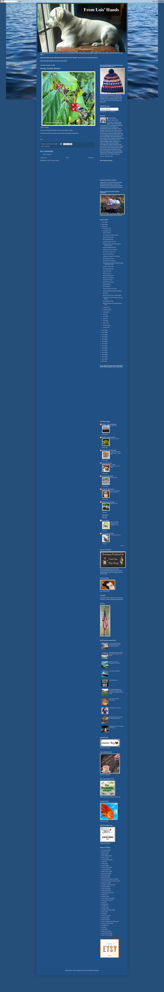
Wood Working (105, 933)
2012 (103, 354)
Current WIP (104, 869)
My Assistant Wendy (108, 239)
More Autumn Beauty (108, 268)
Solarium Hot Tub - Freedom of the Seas (114, 662)
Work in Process (105, 935)
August (105, 312)
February (105, 325)
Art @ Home (105, 520)
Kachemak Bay (113, 477)
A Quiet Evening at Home (109, 241)
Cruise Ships (104, 867)
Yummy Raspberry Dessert (110, 288)
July (104, 314)
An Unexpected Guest (115, 534)
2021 (103, 334)
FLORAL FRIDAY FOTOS (108, 437)
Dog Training (104, 873)
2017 (103, 343)
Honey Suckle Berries (108, 254)
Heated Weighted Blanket (109, 247)
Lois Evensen (112, 118)
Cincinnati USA (105, 859)
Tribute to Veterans (108, 280)
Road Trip (104, 919)
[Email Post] (61, 143)
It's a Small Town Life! (108, 533)
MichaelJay (85, 970)
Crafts (102, 861)
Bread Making (105, 856)
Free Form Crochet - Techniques (114, 699)
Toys (102, 927)
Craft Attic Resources (108, 489)
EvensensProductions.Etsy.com (109, 881)
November (106, 231)
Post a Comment (47, 154)
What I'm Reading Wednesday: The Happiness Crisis (114, 523)
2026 (103, 222)
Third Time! (105, 515)
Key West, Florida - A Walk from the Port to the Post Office (116, 654)
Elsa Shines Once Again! (109, 260)
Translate (112, 111)
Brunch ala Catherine (108, 277)
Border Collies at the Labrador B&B (112, 295)
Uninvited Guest (113, 680)
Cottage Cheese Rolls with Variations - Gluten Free (115, 453)
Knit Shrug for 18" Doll (115, 708)
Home (67, 157)
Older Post (91, 157)
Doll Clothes (104, 875)
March (105, 323)
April (104, 320)
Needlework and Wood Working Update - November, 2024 (113, 263)
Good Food (104, 888)
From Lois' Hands (107, 463)
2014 (103, 350)
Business (103, 858)
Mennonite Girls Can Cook (109, 450)
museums (103, 906)
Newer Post (44, 157)
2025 (103, 224)
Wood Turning (105, 931)
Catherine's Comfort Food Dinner (111, 256)
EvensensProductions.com (108, 879)
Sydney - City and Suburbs (109, 424)
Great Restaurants (106, 892)
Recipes (103, 917)
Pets (102, 914)
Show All (122, 545)
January (105, 327)
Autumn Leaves (107, 273)
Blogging (103, 854)
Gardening (47, 146)
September (106, 309)
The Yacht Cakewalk (114, 671)
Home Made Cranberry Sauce (110, 235)
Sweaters (103, 925)
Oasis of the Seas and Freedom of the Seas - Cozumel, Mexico (115, 645)
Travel (103, 929)
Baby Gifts (104, 852)
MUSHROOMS (113, 503)
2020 (103, 337)
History (103, 894)
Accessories (104, 850)
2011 (103, 356)
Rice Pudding (106, 286)
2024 (103, 226)
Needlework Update (106, 910)
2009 (103, 361)
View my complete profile (106, 156)
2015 (103, 348)
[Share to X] (68, 144)
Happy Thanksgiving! (108, 237)
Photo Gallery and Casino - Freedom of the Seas (116, 717)
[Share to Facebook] (69, 144)
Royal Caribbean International (109, 921)
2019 (103, 339)
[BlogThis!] (66, 144)
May (104, 318)
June (104, 316)
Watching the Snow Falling (110, 249)
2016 (103, 345)
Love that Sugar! (107, 271)
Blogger (97, 970)
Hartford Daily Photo (107, 476)
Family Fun (104, 883)
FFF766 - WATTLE (114, 438)
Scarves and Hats (106, 923)
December (106, 228)
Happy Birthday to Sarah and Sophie (112, 291)
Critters (103, 863)
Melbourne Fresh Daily (108, 502)
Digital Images (105, 871)
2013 (103, 352)
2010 (103, 359)
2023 (103, 330)
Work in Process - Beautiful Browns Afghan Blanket (112, 244)
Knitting (103, 904)
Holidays (103, 896)
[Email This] (64, 144)
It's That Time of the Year (109, 252)
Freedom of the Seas (106, 885)
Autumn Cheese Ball (108, 266)
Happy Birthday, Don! (108, 275)
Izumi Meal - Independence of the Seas (115, 466)
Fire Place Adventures (108, 282)
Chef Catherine (107, 232)
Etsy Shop (104, 877)
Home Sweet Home (106, 898)
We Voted (105, 293)
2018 (103, 341)
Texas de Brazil (107, 284)
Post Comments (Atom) (53, 160)
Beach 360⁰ (104, 516)
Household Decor (106, 900)
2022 (103, 332)
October (105, 307)
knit (102, 902)
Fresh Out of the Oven (108, 258)
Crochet (103, 865)
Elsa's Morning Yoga (108, 301)
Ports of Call (104, 915)
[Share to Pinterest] (71, 144)
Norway (103, 912)
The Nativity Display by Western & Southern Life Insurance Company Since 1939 (116, 691)
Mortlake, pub (113, 425)
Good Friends (104, 890)
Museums (103, 908)
